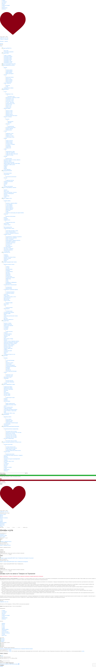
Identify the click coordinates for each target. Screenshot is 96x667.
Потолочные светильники (11, 176)
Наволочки (6, 259)
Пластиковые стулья (10, 137)
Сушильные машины (10, 293)
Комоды (5, 156)
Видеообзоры (4, 7)
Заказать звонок (2, 474)
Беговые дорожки (9, 380)
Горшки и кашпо (7, 224)
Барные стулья (9, 134)
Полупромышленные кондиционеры (11, 428)
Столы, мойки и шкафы (10, 449)
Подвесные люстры (10, 180)
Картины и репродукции (9, 193)
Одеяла (5, 260)
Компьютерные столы (10, 103)
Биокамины (6, 425)
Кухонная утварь (7, 347)
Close (1, 45)
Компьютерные (9, 81)
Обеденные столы (9, 93)
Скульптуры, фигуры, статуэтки (10, 192)
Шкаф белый (8, 146)
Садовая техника (7, 234)
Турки (5, 353)
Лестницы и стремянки (8, 248)
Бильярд (5, 357)
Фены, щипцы (6, 295)
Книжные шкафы (9, 143)
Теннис (5, 372)
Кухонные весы (9, 276)
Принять (1, 653)
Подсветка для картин (8, 181)
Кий (7, 361)
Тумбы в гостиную (9, 155)
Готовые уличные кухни (10, 446)
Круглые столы (9, 104)
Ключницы (6, 390)
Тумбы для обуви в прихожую (12, 153)
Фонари (5, 183)
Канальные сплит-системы (11, 437)
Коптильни (6, 457)
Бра (5, 185)
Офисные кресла (9, 114)
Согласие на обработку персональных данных (9, 664)
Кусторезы (8, 245)
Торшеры (6, 182)
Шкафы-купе (8, 147)
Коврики (5, 398)
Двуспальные (10, 121)
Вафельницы (8, 278)
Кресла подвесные (9, 207)
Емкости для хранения (8, 325)
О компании (4, 1)
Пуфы (7, 86)
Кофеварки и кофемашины (11, 282)
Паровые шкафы (9, 302)
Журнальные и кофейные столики (13, 97)
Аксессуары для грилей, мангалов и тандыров (13, 455)
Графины (5, 349)
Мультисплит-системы (10, 433)
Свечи (5, 197)
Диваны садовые (9, 209)
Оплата (3, 4)
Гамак (7, 211)
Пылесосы (6, 294)
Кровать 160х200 (9, 128)
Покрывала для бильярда (11, 366)
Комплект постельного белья (10, 257)
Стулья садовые (9, 205)
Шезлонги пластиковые (10, 216)
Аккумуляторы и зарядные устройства (14, 236)
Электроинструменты (8, 249)
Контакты (4, 8)
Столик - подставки (10, 102)
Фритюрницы (8, 283)
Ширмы (5, 168)
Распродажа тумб (7, 60)
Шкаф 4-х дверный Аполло (5, 545)
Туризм (5, 383)
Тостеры (7, 267)
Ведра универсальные (10, 403)
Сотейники (6, 327)
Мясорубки (8, 273)
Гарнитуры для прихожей (9, 162)
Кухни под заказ (5, 631)
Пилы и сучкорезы (9, 239)
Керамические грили (10, 454)
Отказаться (5, 653)
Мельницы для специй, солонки (10, 343)
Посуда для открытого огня (9, 354)
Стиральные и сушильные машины (11, 289)
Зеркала (5, 189)
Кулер (5, 314)
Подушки (6, 254)
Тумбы (5, 149)
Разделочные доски (8, 324)
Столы (5, 91)
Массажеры (6, 303)
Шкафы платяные (9, 140)
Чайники (7, 266)
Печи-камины (8, 419)
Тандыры (6, 460)
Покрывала (6, 255)
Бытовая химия (7, 395)
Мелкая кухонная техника (9, 264)
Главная (3, 0)
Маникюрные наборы (8, 387)
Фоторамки (6, 392)
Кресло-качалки (9, 80)
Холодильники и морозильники (10, 284)
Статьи (3, 6)
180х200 (9, 122)
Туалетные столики (10, 99)
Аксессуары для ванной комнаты (10, 409)
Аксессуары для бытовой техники (11, 315)
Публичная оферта (29, 648)
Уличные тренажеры (10, 381)
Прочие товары (7, 393)
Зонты (5, 405)
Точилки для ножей (8, 350)
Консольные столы (9, 101)
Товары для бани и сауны (9, 228)
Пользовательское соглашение (19, 648)
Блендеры (8, 270)
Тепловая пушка (9, 311)
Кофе (5, 411)
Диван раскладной (9, 73)
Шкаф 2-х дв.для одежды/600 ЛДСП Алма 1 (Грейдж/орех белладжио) (14, 561)
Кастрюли (6, 329)
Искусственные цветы (8, 407)
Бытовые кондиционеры (9, 438)
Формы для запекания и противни (11, 342)
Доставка (4, 2)
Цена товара (2, 536)
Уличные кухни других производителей (12, 458)
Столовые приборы (8, 333)
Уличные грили (7, 451)
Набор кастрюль (9, 331)
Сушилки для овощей (10, 277)
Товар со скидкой (7, 55)
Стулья (5, 131)
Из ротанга (8, 210)
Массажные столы (7, 377)
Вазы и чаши (6, 191)
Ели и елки (6, 50)
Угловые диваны (9, 69)
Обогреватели (7, 308)
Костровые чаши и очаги (9, 461)
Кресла (5, 74)
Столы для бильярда (10, 360)
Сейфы (5, 167)
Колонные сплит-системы (11, 434)
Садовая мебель (7, 200)
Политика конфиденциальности (6, 648)
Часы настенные (9, 307)
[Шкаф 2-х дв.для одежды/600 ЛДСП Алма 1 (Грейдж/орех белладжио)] (17, 557)
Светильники (6, 174)
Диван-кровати (9, 72)
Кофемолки (8, 275)
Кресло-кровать (9, 79)
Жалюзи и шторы (7, 258)
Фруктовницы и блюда (8, 338)
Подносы (6, 332)
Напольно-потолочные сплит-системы (13, 432)
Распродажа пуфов (8, 57)
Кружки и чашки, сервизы (9, 344)
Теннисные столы (9, 374)
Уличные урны (7, 251)
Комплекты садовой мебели (11, 203)
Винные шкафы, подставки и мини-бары (12, 163)
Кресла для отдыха (10, 77)
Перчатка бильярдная (10, 365)
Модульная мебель (7, 161)
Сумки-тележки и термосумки (10, 410)
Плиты (7, 281)
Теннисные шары (9, 375)
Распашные (8, 145)
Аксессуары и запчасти (10, 241)
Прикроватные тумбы (10, 151)
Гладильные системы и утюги (10, 296)
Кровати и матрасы (8, 116)
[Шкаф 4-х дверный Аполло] (5, 541)
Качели (5, 217)
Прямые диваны (9, 71)
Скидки (1, 526)
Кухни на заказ (3, 514)
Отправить (2, 665)
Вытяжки (6, 318)
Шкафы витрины (9, 141)
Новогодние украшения (8, 51)
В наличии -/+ (3, 534)
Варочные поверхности (8, 319)
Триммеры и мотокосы (10, 242)
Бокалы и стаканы (7, 323)
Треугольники (9, 363)
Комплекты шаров (9, 362)
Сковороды (6, 326)
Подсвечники (6, 195)
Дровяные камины (7, 416)
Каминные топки (9, 420)
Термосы (6, 336)
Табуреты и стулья (9, 135)
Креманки (6, 351)
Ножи (5, 337)
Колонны (5, 194)
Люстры (5, 177)
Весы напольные (7, 297)
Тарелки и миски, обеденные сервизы (11, 341)
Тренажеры (6, 378)
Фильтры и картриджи (8, 389)
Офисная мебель (7, 108)
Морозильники (9, 288)
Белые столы (8, 105)
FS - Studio (9, 649)
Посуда (3, 634)
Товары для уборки (8, 408)
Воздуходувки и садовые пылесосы (13, 240)
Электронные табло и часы (9, 413)
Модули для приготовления (11, 448)
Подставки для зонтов (10, 222)
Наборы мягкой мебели (8, 87)
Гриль (7, 279)
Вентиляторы (6, 299)
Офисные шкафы (9, 110)
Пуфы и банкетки (7, 83)
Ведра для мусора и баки (11, 404)
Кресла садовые (9, 206)
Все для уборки (7, 401)
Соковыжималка (9, 271)
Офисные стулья (9, 111)
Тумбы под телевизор (10, 152)
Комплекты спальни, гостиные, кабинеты (12, 159)
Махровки (8, 367)
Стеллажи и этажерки (10, 144)
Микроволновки (9, 269)
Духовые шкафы (7, 313)
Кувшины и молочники (8, 345)
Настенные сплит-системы (11, 431)
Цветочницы (6, 223)
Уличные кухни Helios (8, 444)
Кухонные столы (11, 96)
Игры (5, 391)
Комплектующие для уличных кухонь (13, 450)
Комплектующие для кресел (11, 115)
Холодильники (9, 287)
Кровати (7, 119)
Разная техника (7, 300)
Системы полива (7, 247)
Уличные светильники (8, 186)
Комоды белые (9, 158)
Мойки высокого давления (11, 237)
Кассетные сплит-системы (11, 436)
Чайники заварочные (8, 348)
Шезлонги (6, 213)
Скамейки (6, 218)
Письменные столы (10, 98)
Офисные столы (9, 113)
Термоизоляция (9, 421)
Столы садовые (9, 204)
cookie (10, 651)
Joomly (1, 666)
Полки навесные (7, 169)
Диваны (5, 67)
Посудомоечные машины (9, 312)
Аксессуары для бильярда (11, 371)
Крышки (5, 339)
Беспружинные (11, 126)
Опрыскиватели (9, 246)
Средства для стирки (10, 397)
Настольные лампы (8, 173)
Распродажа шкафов (8, 56)
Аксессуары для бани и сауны (12, 230)
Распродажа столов (8, 62)
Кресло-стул (8, 78)
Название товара (3, 535)
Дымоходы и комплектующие (12, 422)
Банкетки (8, 85)
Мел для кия (8, 369)
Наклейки (8, 368)
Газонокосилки (9, 243)
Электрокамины (7, 423)
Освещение (2, 523)
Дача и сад (2, 524)
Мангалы (5, 456)
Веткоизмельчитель (8, 227)
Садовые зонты (7, 219)
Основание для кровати (10, 127)
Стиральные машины (10, 291)
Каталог (1, 43)
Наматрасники (9, 129)
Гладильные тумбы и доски (9, 164)
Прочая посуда (7, 335)
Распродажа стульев (8, 61)
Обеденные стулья (9, 133)
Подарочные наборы (8, 386)
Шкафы (5, 138)
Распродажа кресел (8, 59)
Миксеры (8, 272)
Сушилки (6, 399)
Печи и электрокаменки (11, 231)
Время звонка (2, 662)
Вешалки (5, 165)
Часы (5, 305)
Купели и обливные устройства (12, 233)
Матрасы (8, 123)
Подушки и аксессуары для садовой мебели (15, 212)
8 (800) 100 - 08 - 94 (4, 601)
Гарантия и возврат (6, 5)
